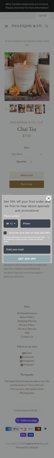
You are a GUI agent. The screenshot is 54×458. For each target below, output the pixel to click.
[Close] (48, 198)
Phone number (11, 216)
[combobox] (11, 223)
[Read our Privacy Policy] (48, 237)
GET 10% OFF (27, 258)
